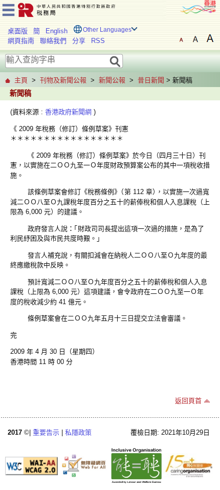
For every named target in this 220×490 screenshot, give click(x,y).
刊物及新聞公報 (63, 80)
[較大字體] (195, 38)
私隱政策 (78, 432)
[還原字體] (181, 38)
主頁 (21, 80)
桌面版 (18, 31)
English (57, 31)
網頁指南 (21, 41)
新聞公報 (112, 80)
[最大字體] (210, 38)
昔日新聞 (151, 80)
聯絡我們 (53, 41)
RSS (98, 41)
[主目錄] (8, 8)
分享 (78, 41)
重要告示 (46, 432)
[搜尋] (115, 61)
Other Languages (107, 29)
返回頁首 (188, 400)
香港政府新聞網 (68, 112)
